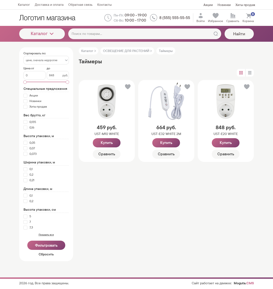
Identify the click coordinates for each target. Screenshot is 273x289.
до (48, 68)
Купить (107, 142)
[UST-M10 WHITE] (107, 101)
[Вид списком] (249, 73)
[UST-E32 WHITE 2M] (166, 101)
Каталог (39, 33)
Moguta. (244, 283)
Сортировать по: (34, 53)
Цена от (28, 68)
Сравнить (106, 153)
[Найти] (215, 33)
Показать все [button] (46, 234)
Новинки (224, 5)
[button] (127, 87)
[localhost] (47, 17)
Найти (239, 34)
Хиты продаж (245, 5)
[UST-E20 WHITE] (226, 101)
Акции (208, 5)
